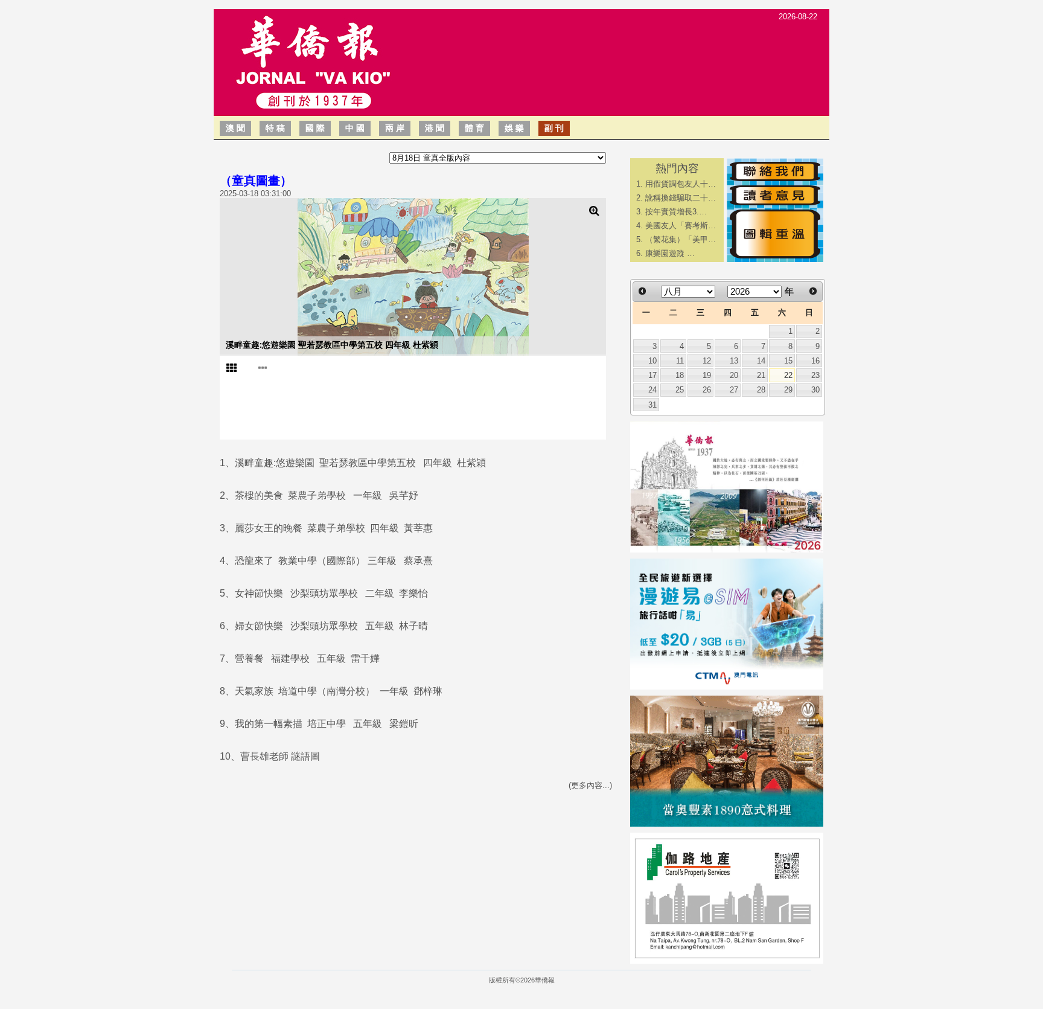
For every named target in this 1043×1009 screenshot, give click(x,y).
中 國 (355, 128)
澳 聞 (235, 128)
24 (652, 389)
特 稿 (275, 128)
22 (788, 375)
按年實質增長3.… (676, 211)
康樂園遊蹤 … (670, 253)
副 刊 (554, 128)
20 (734, 375)
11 (680, 360)
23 (815, 375)
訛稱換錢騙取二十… (680, 197)
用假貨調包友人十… (680, 183)
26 (707, 389)
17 (652, 375)
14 (761, 360)
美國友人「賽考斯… (680, 225)
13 (734, 360)
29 (788, 389)
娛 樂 (514, 128)
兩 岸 (394, 128)
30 (815, 389)
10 (652, 360)
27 (734, 389)
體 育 (474, 128)
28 (761, 389)
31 (652, 404)
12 (707, 360)
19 (707, 375)
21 (761, 375)
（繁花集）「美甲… (680, 239)
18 (679, 375)
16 (815, 360)
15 (788, 360)
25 (679, 389)
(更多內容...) (590, 785)
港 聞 (434, 128)
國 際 (315, 128)
